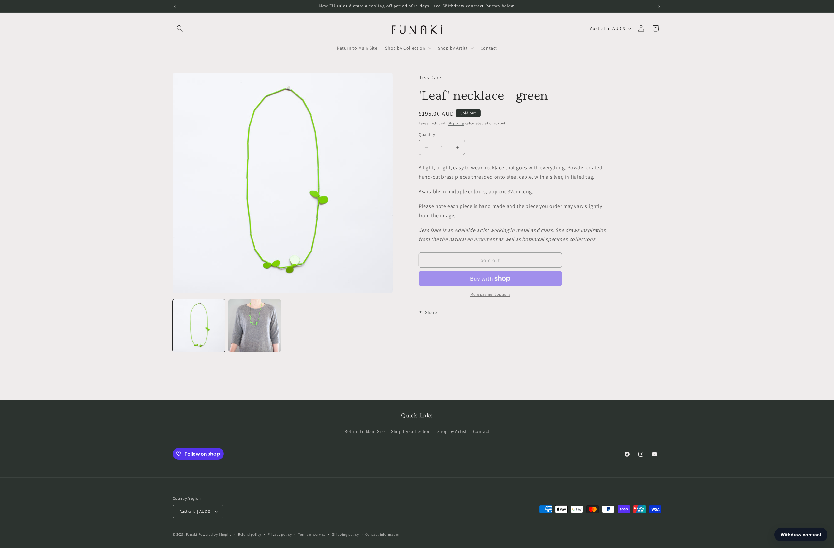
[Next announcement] (659, 6)
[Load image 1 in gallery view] (199, 325)
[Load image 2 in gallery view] (254, 325)
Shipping (456, 122)
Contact (481, 431)
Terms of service (311, 534)
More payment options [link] (490, 294)
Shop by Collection (411, 431)
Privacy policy (280, 534)
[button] (180, 28)
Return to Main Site (364, 431)
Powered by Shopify (215, 534)
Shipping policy (345, 534)
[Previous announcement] (175, 6)
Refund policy (249, 534)
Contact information (382, 534)
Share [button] (431, 312)
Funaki (191, 534)
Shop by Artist (452, 431)
